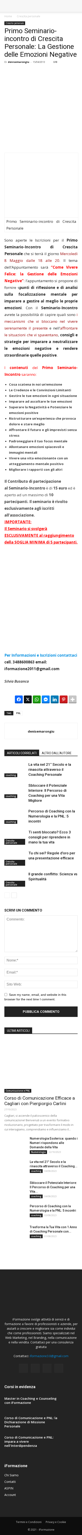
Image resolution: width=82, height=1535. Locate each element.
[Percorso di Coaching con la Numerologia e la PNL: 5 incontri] (15, 816)
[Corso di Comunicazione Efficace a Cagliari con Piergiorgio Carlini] (41, 1066)
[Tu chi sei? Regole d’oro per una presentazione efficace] (15, 858)
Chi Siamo (11, 1475)
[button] (76, 6)
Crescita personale (28, 16)
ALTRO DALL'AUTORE (57, 753)
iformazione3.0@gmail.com (49, 1356)
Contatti (10, 1482)
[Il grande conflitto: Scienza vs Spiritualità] (15, 879)
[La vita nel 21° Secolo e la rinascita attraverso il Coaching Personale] (15, 769)
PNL (18, 713)
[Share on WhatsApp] (37, 699)
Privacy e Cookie (56, 1522)
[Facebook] (23, 1368)
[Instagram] (35, 1368)
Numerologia (38, 1152)
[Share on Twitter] (28, 699)
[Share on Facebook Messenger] (46, 699)
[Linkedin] (47, 1368)
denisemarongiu (18, 62)
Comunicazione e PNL (18, 1090)
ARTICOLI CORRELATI (22, 753)
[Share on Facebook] (19, 699)
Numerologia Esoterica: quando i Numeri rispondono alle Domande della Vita (54, 1143)
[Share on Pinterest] (64, 699)
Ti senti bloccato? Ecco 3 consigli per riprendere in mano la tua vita (49, 837)
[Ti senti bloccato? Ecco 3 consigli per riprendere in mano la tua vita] (15, 837)
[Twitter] (58, 1368)
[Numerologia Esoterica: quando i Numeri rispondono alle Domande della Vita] (15, 1144)
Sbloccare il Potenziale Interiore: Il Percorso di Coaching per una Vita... (53, 1187)
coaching (11, 775)
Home (8, 16)
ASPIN (8, 1488)
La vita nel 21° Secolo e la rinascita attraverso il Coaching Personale (49, 769)
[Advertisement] (41, 110)
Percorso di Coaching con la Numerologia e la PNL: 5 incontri (51, 816)
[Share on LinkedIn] (55, 699)
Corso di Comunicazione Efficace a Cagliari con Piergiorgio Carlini (39, 1100)
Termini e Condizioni (29, 1522)
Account (10, 1495)
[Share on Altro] (73, 699)
